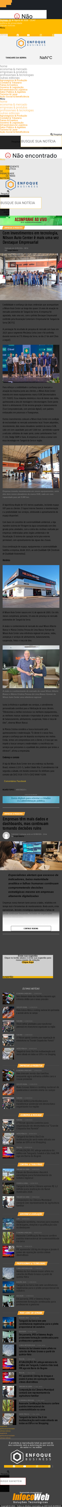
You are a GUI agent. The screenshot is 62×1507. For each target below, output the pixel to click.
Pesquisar (15, 141)
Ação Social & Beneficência (14, 96)
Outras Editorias (10, 78)
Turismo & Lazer (9, 94)
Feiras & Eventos (9, 85)
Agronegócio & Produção (13, 80)
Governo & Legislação (12, 87)
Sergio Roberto (12, 250)
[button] (31, 28)
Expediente (5, 21)
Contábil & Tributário (11, 82)
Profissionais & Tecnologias (17, 75)
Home (3, 66)
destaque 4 (21, 790)
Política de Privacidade (11, 23)
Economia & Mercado (13, 69)
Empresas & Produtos (13, 72)
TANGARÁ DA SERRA (31, 58)
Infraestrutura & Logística (13, 89)
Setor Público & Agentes (13, 92)
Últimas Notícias (7, 25)
